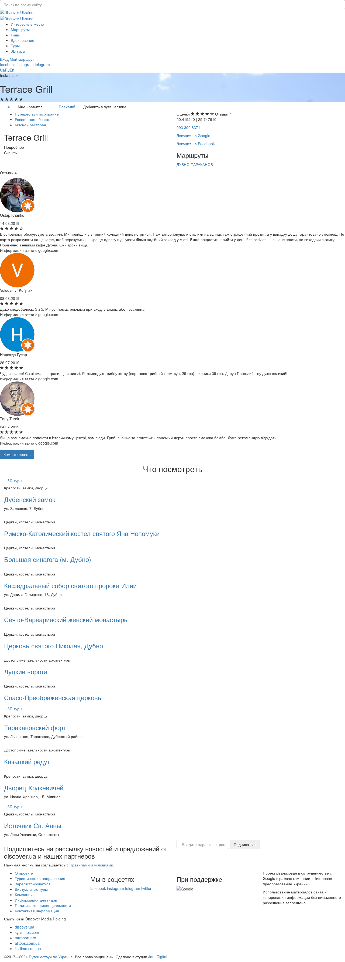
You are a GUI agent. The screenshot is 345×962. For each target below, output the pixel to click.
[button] (5, 59)
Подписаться (245, 844)
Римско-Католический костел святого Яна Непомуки (82, 533)
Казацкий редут (27, 761)
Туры (15, 45)
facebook (8, 64)
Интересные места (27, 24)
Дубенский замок (29, 499)
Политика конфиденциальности (43, 905)
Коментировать (17, 454)
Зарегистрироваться (33, 883)
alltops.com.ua (27, 943)
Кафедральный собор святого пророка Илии (70, 585)
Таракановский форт (35, 727)
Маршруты (20, 29)
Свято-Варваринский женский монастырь (65, 619)
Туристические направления (40, 878)
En (12, 70)
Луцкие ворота (25, 671)
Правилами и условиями (91, 865)
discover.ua (24, 927)
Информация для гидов (36, 900)
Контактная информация (37, 910)
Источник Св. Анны (32, 825)
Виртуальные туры (31, 889)
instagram (25, 64)
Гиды (15, 35)
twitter (146, 888)
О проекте (24, 873)
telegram (42, 64)
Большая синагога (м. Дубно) (47, 559)
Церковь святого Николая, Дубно (53, 645)
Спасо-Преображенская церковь (52, 697)
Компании (24, 894)
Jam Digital (157, 956)
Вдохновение (22, 40)
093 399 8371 (188, 127)
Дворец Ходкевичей (33, 787)
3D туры (18, 51)
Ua (2, 70)
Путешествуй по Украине (51, 956)
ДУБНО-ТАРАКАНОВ (195, 164)
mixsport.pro (25, 937)
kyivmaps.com (27, 932)
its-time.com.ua (28, 948)
